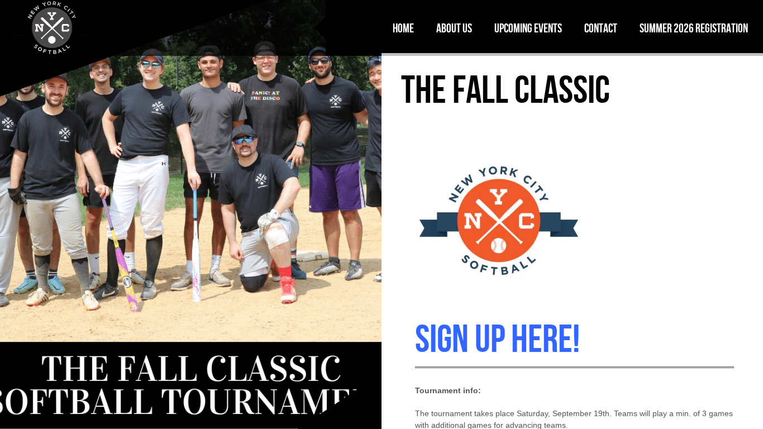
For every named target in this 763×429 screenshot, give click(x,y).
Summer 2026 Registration (694, 28)
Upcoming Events (528, 28)
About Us (454, 28)
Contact (600, 28)
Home (403, 28)
